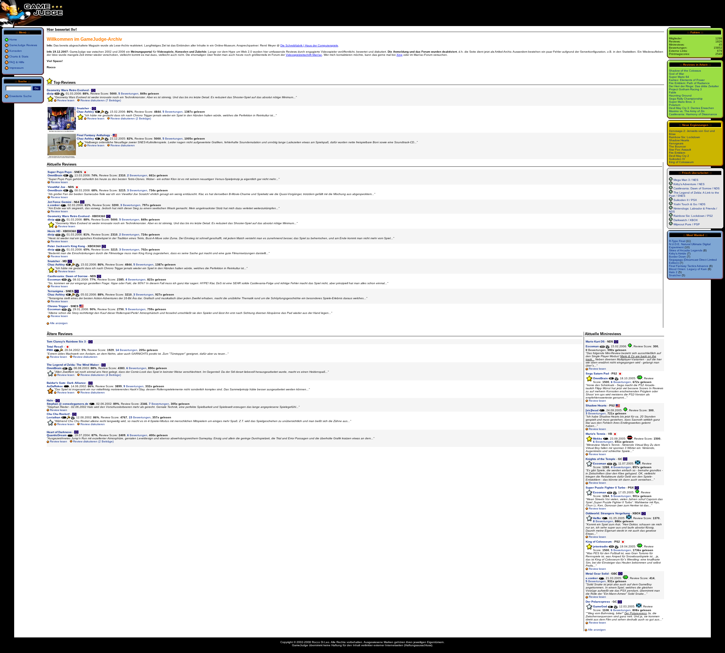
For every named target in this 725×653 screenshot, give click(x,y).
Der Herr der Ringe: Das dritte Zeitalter (694, 86)
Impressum (16, 67)
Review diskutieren (122, 145)
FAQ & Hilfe (16, 62)
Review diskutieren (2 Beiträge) (130, 118)
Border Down (677, 256)
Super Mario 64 (679, 76)
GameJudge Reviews (23, 45)
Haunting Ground (680, 95)
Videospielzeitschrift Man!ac (304, 54)
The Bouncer (677, 146)
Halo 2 (673, 272)
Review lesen (65, 100)
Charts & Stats (18, 56)
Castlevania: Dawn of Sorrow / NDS (696, 188)
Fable (672, 92)
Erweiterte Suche (20, 96)
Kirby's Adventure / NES (689, 184)
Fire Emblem (677, 152)
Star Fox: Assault (680, 149)
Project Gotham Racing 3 (685, 89)
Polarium (674, 104)
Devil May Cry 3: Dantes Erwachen (691, 108)
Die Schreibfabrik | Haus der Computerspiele (309, 45)
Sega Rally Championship (686, 98)
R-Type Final (677, 241)
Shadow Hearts (679, 140)
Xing (399, 54)
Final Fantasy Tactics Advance (688, 265)
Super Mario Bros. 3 (682, 101)
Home (13, 39)
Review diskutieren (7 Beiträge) (100, 100)
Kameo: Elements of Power (687, 80)
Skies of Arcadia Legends (685, 250)
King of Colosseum (681, 162)
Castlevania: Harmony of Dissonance (693, 114)
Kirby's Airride (677, 253)
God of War (676, 73)
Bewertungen (128, 93)
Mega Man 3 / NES (685, 179)
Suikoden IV (677, 158)
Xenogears (676, 143)
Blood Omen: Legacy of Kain (688, 269)
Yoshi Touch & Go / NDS (689, 204)
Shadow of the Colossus (685, 70)
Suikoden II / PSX (685, 200)
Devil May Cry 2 (679, 155)
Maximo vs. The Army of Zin (687, 111)
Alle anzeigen (59, 323)
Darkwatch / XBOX (685, 220)
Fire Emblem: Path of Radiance (689, 83)
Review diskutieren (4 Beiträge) (100, 374)
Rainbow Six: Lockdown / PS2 (693, 215)
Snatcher (675, 275)
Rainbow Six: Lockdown (684, 137)
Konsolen (15, 50)
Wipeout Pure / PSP (686, 224)
